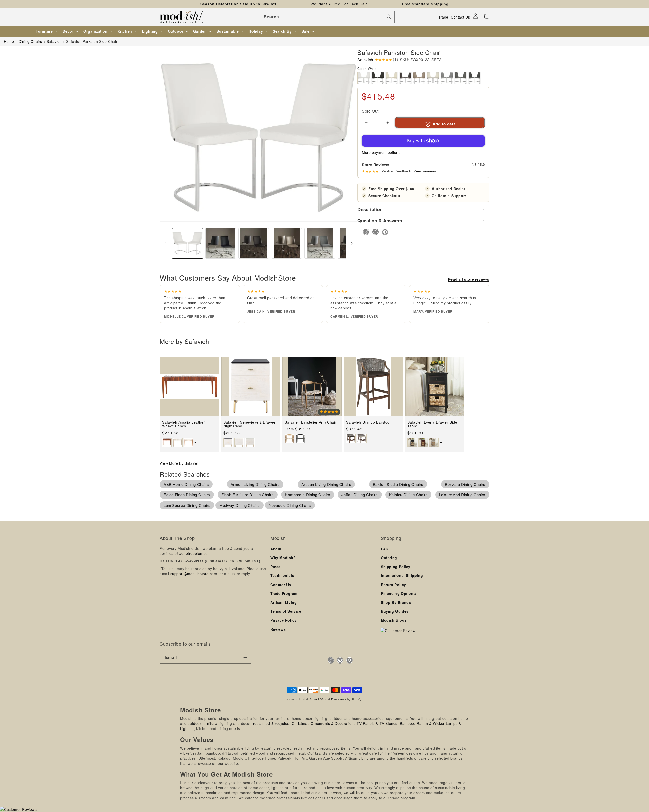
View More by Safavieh (180, 463)
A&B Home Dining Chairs (186, 484)
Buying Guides (395, 611)
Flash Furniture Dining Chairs (247, 494)
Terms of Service (285, 611)
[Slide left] (165, 243)
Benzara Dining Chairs (465, 484)
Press (275, 566)
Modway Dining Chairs (239, 505)
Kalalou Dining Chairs (408, 494)
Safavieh (365, 59)
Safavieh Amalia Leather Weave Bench (183, 424)
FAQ (385, 548)
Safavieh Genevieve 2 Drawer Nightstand (249, 424)
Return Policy (393, 584)
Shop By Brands (396, 602)
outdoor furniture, (203, 723)
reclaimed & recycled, (272, 723)
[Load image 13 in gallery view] (319, 243)
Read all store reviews (468, 279)
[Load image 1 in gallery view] (187, 243)
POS (321, 699)
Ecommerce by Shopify (346, 699)
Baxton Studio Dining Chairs (398, 484)
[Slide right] (351, 243)
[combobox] (326, 17)
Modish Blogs (394, 620)
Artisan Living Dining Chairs (326, 484)
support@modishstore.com (193, 573)
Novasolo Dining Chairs (290, 505)
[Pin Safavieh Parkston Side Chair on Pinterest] (383, 232)
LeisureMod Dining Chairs (462, 494)
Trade (443, 17)
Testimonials (282, 575)
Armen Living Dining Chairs (255, 484)
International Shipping (402, 575)
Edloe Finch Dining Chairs (187, 494)
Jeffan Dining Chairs (359, 494)
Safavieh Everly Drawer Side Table (432, 424)
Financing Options (398, 593)
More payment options (381, 152)
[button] (486, 16)
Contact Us (460, 17)
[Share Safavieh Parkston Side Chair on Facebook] (364, 232)
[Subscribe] (245, 658)
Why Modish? (283, 557)
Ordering (389, 557)
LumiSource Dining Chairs (187, 505)
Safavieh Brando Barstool (368, 422)
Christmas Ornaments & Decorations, (324, 723)
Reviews (278, 629)
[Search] (388, 16)
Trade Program (283, 593)
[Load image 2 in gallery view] (220, 243)
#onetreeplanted (193, 553)
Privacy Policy (283, 620)
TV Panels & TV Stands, (378, 723)
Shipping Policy (395, 566)
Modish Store (308, 699)
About (276, 548)
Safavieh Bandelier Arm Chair (310, 422)
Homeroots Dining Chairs (307, 494)
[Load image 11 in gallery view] (253, 243)
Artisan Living (283, 602)
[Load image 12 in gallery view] (287, 243)
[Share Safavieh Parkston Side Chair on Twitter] (374, 232)
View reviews (424, 171)
